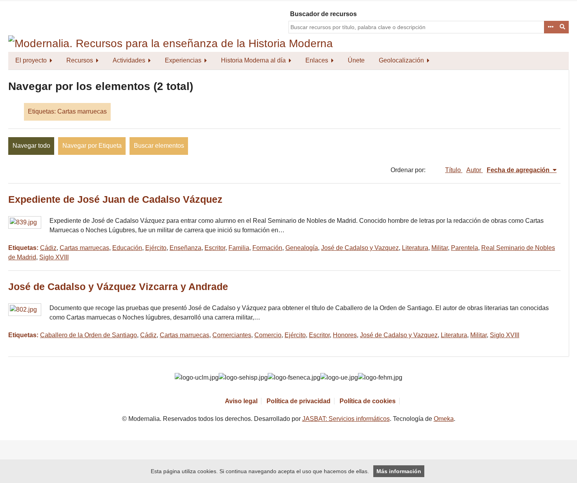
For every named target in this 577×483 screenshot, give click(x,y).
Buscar (563, 27)
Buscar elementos (159, 145)
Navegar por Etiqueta (92, 145)
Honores (345, 335)
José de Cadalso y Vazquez (360, 247)
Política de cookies (368, 401)
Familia (238, 247)
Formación (267, 247)
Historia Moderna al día (253, 60)
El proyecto (31, 60)
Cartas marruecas (84, 247)
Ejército (155, 247)
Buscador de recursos (323, 14)
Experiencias (183, 60)
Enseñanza (185, 247)
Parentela (464, 247)
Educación (127, 247)
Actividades (129, 60)
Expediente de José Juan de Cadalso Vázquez (115, 199)
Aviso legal (241, 401)
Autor (474, 170)
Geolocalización (401, 60)
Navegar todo (31, 145)
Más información (398, 471)
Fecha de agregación (519, 170)
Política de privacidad (298, 401)
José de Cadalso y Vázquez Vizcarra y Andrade (118, 286)
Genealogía (301, 247)
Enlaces (316, 60)
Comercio (267, 335)
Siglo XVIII (54, 257)
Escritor (215, 247)
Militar (439, 247)
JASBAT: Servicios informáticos (346, 418)
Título (453, 170)
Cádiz (48, 247)
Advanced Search (550, 27)
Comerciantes (231, 335)
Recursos (79, 60)
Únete (356, 60)
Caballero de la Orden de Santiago (88, 335)
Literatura (415, 247)
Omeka (444, 418)
